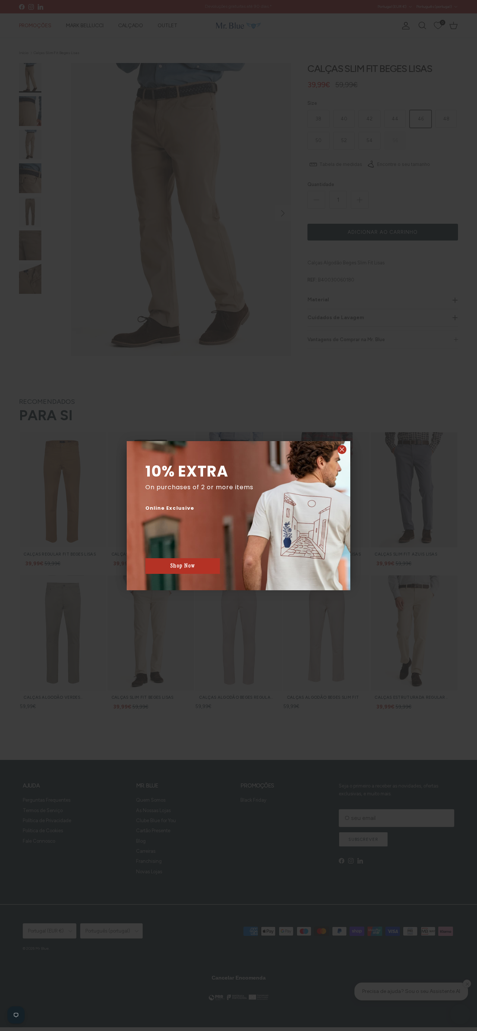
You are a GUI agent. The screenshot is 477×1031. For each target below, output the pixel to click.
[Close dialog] (342, 449)
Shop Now (182, 565)
